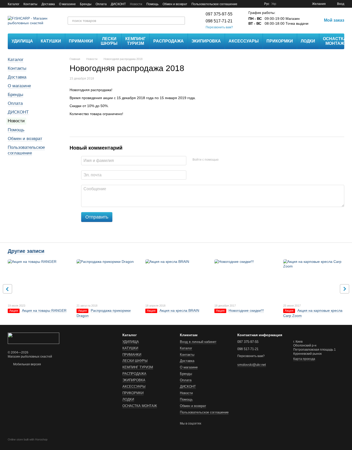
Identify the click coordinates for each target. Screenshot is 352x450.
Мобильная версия (26, 364)
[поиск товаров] (181, 20)
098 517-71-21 (219, 21)
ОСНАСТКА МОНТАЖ (335, 41)
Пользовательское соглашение (214, 4)
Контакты (30, 4)
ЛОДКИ (308, 41)
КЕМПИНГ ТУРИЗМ (135, 41)
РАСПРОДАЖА (168, 41)
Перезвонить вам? (219, 27)
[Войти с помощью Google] (232, 160)
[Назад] (7, 288)
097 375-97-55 (219, 14)
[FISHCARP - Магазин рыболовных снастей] (33, 338)
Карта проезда (304, 359)
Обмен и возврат (175, 4)
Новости (136, 4)
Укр (273, 3)
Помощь (152, 4)
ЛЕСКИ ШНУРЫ (109, 41)
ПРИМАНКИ (81, 41)
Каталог (13, 4)
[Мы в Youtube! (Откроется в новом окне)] (251, 4)
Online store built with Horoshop (27, 439)
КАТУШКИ (51, 41)
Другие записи (26, 251)
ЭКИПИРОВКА (206, 41)
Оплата (101, 4)
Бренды (85, 4)
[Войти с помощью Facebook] (224, 160)
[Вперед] (344, 288)
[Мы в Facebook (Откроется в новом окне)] (244, 4)
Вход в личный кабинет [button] (198, 342)
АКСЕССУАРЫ (244, 41)
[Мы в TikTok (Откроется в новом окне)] (257, 4)
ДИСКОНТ (118, 4)
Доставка (48, 4)
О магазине (67, 4)
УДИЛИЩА (22, 41)
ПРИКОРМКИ (279, 41)
